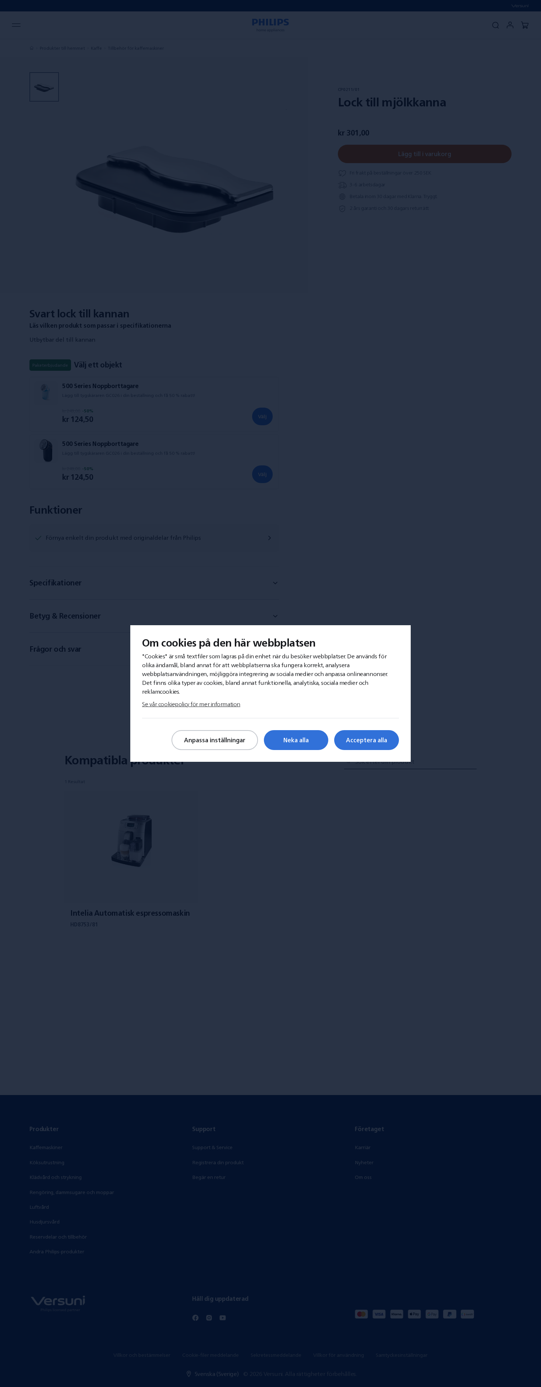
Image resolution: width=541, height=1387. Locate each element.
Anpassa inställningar (214, 740)
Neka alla (296, 740)
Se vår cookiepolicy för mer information (191, 704)
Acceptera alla (366, 740)
